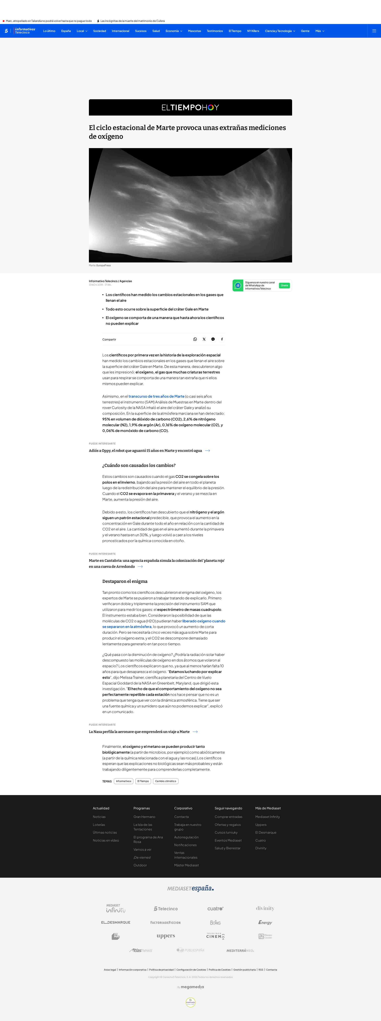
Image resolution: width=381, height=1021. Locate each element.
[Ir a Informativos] (24, 31)
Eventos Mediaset (228, 840)
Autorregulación (186, 837)
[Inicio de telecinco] (6, 31)
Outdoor (140, 865)
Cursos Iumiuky (226, 832)
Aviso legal (110, 969)
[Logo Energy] (265, 922)
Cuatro (260, 840)
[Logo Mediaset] (190, 891)
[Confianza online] (190, 1006)
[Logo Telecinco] (166, 909)
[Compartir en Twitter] (204, 339)
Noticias (99, 817)
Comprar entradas (228, 817)
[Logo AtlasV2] (140, 950)
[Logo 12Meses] (265, 936)
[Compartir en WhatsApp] (195, 339)
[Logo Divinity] (265, 909)
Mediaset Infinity (267, 817)
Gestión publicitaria (244, 969)
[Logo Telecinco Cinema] (215, 936)
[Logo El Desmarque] (115, 922)
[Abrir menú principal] (374, 31)
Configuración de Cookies (191, 969)
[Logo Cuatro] (215, 909)
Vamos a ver (142, 849)
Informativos (123, 781)
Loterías (99, 824)
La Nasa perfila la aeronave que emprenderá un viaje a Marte (139, 732)
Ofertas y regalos (228, 824)
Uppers (261, 824)
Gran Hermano (144, 817)
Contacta (181, 817)
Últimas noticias (105, 832)
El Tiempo (143, 781)
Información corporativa (132, 969)
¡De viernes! (142, 857)
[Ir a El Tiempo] (190, 107)
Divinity (261, 848)
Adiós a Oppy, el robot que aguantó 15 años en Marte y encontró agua (145, 450)
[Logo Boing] (215, 922)
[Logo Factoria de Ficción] (166, 922)
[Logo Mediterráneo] (240, 950)
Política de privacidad (161, 969)
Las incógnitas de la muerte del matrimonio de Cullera (133, 21)
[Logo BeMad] (116, 936)
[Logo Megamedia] (192, 987)
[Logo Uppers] (166, 936)
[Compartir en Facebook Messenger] (213, 339)
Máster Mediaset (186, 865)
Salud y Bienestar (228, 848)
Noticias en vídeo (106, 840)
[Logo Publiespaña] (190, 950)
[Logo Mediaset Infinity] (115, 909)
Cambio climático (165, 781)
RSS (261, 969)
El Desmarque (265, 832)
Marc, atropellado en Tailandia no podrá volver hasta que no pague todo (49, 21)
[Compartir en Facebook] (221, 339)
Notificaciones (185, 845)
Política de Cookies (220, 969)
